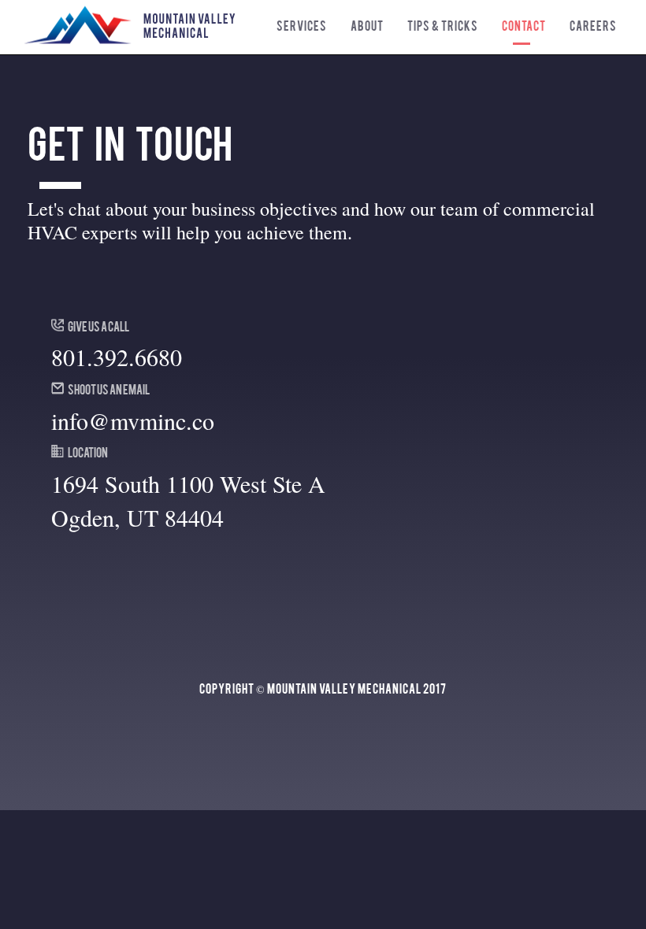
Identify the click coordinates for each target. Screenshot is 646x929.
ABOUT (367, 25)
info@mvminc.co (132, 420)
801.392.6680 (116, 356)
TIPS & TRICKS (442, 25)
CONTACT (524, 25)
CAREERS (593, 25)
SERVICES (302, 25)
